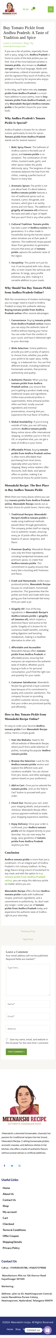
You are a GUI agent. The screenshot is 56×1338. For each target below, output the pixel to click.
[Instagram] (19, 1166)
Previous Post (28, 931)
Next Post (28, 939)
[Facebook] (4, 1166)
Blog (26, 43)
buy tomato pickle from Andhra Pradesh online (25, 877)
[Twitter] (12, 1166)
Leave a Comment (12, 43)
